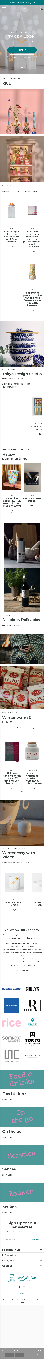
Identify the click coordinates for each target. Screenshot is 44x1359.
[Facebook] (19, 1287)
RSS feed (24, 1303)
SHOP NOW (22, 50)
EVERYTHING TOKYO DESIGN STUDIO (16, 384)
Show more (7, 1100)
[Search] (37, 8)
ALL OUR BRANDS (31, 191)
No (20, 1355)
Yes (10, 1355)
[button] (4, 8)
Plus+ (18, 1303)
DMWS (37, 1300)
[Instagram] (24, 1287)
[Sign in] (32, 8)
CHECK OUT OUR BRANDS (22, 57)
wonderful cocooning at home (16, 863)
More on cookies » (34, 1355)
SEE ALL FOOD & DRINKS (11, 626)
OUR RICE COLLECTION (10, 191)
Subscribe (35, 1239)
